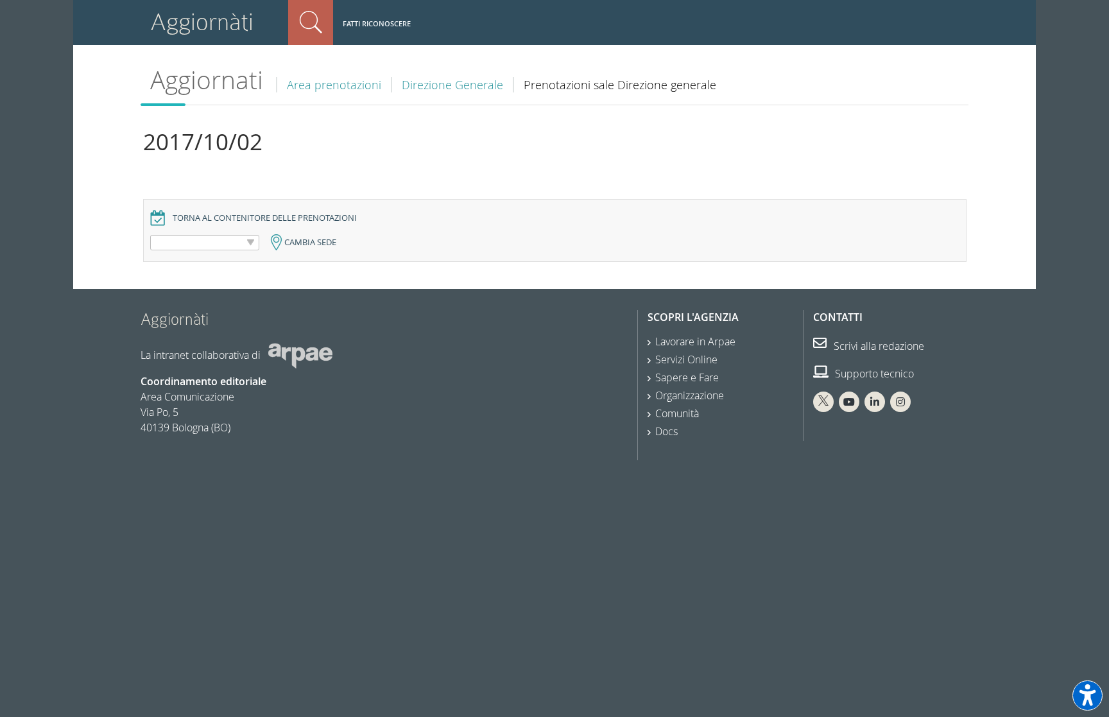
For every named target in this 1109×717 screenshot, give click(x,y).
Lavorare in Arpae (695, 341)
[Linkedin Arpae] (874, 402)
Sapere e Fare (687, 377)
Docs (666, 431)
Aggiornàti (202, 22)
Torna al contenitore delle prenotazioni (265, 217)
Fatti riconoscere (377, 23)
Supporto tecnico (873, 374)
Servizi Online (686, 359)
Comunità (677, 413)
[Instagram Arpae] (900, 402)
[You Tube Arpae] (849, 402)
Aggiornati (206, 80)
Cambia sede (310, 242)
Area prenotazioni (334, 84)
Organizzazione (689, 395)
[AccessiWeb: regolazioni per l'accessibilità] (1087, 695)
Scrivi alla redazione (877, 346)
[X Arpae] (823, 402)
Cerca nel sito (310, 22)
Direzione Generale (452, 84)
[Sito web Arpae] (300, 355)
